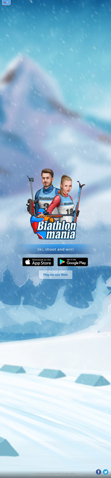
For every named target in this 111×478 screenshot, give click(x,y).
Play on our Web (55, 274)
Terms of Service (42, 473)
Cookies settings (69, 473)
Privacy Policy (56, 473)
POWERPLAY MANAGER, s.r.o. (57, 475)
